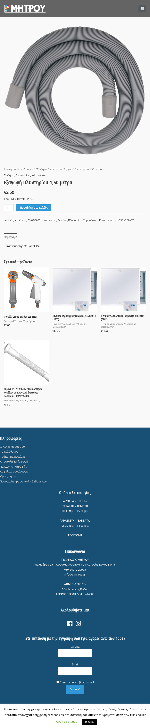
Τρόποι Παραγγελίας (12, 456)
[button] (133, 8)
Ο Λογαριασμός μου (12, 446)
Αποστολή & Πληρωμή (14, 461)
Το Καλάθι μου (9, 451)
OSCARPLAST (126, 220)
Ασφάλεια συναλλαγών (14, 471)
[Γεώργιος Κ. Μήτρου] (25, 8)
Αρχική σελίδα (12, 169)
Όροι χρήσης (8, 476)
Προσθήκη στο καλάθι (33, 207)
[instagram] (79, 623)
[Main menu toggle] (142, 8)
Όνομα (75, 646)
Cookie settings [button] (66, 721)
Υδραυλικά (29, 169)
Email (75, 664)
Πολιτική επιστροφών (13, 466)
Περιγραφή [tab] (10, 237)
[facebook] (71, 623)
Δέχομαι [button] (89, 721)
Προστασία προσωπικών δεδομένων (23, 481)
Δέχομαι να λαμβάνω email (77, 682)
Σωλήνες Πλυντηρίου (49, 169)
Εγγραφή (75, 689)
